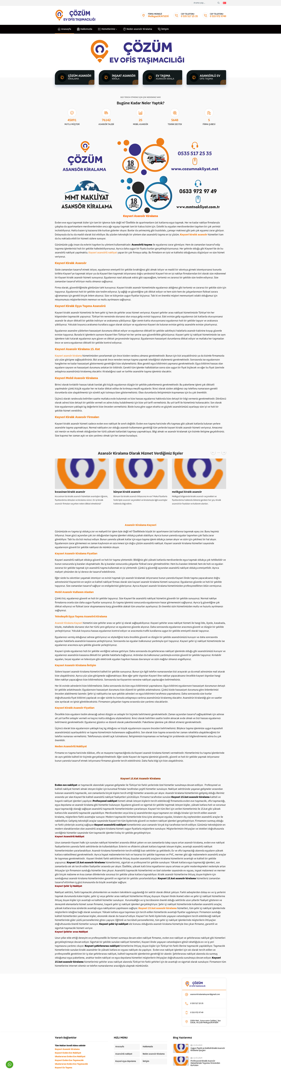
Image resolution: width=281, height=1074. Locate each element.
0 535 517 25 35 (189, 16)
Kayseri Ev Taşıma (63, 1068)
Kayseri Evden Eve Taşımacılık (69, 1060)
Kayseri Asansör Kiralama (67, 1049)
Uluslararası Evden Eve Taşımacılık (71, 1064)
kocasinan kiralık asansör (70, 492)
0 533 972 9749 (218, 16)
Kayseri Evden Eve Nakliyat (68, 1053)
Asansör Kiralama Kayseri (68, 623)
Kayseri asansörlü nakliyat (103, 252)
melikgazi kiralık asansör (187, 492)
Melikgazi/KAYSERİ (158, 16)
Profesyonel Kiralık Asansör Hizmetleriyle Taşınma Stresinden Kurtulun (205, 1063)
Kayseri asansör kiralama (68, 356)
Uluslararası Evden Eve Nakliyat (70, 1057)
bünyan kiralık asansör (126, 492)
